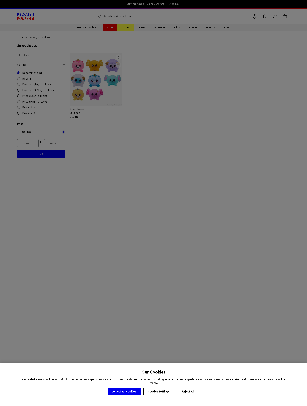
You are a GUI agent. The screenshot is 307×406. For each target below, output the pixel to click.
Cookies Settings (158, 391)
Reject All (188, 391)
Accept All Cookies (124, 391)
